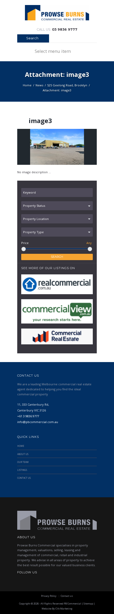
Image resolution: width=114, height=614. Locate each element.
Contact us (67, 596)
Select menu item (53, 51)
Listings (22, 470)
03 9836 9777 (64, 29)
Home (27, 85)
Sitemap (88, 603)
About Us (22, 454)
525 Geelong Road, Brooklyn (67, 85)
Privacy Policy (48, 596)
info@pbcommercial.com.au (37, 422)
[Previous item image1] (37, 147)
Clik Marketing (63, 608)
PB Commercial (72, 603)
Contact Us (24, 478)
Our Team (23, 462)
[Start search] (20, 39)
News (39, 85)
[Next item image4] (77, 147)
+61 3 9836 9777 (28, 416)
